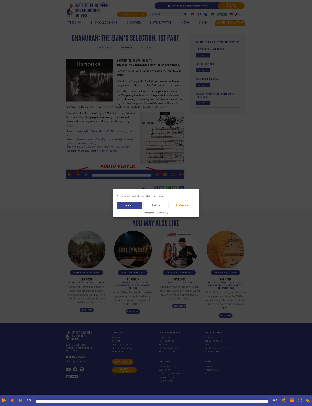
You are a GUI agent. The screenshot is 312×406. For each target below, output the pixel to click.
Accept (129, 205)
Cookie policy (148, 213)
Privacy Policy (162, 213)
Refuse (156, 205)
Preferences (183, 205)
